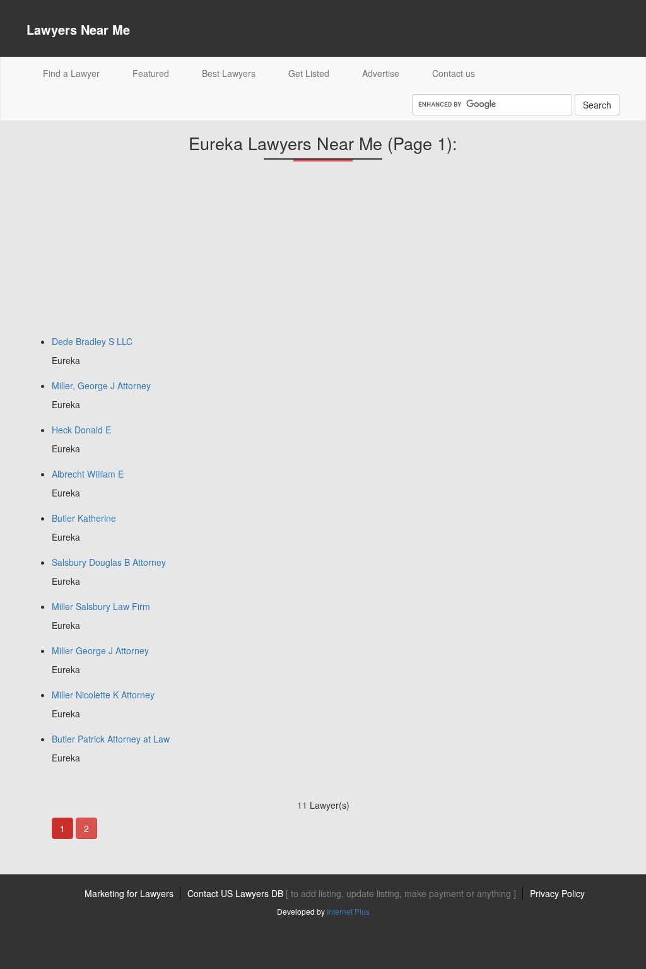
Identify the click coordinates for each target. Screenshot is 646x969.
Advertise (380, 73)
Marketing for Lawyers (129, 893)
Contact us (453, 73)
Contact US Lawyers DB (351, 893)
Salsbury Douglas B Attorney (109, 562)
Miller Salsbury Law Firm (101, 606)
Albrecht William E (88, 473)
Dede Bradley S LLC (92, 341)
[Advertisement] (121, 253)
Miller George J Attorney (100, 650)
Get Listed (308, 73)
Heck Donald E (81, 429)
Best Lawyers (228, 73)
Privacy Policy (557, 893)
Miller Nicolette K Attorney (103, 694)
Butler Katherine (84, 518)
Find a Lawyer (79, 72)
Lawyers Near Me (78, 29)
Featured (150, 73)
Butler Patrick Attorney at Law (111, 738)
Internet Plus (348, 911)
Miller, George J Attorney (101, 385)
